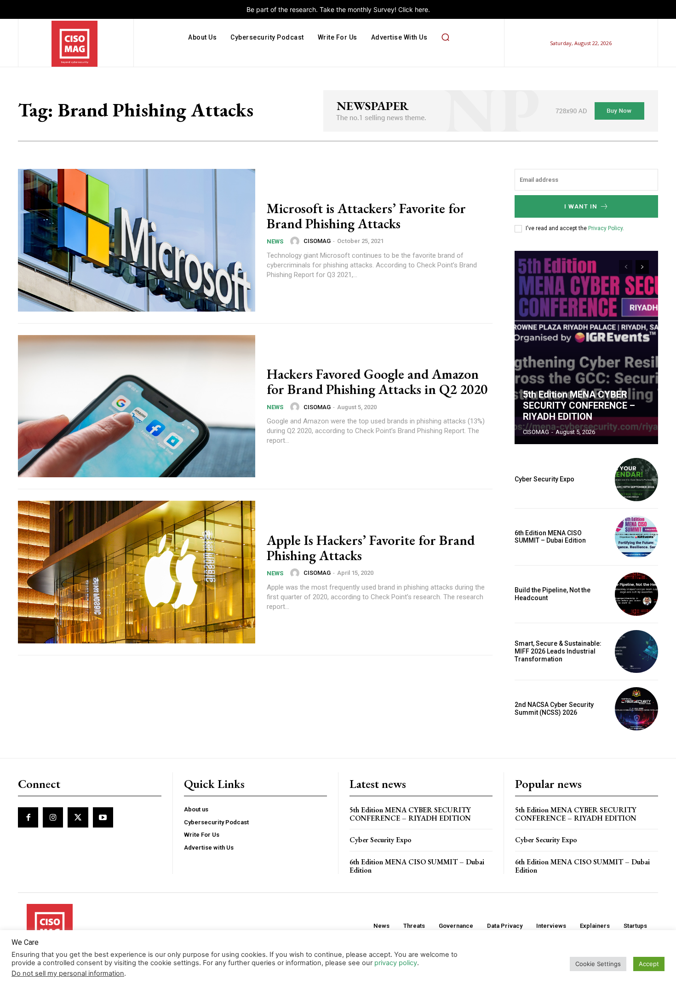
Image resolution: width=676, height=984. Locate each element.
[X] (78, 817)
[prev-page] (625, 267)
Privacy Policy (605, 228)
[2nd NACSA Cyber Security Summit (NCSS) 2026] (636, 708)
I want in (580, 206)
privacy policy (395, 963)
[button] (445, 37)
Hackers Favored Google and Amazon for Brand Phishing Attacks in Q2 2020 (377, 381)
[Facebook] (28, 817)
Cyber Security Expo (544, 479)
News (275, 241)
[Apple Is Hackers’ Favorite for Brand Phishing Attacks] (136, 572)
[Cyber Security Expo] (636, 479)
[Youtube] (103, 817)
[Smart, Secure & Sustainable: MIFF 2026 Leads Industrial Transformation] (636, 651)
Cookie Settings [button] (598, 963)
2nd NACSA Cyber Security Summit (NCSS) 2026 (554, 708)
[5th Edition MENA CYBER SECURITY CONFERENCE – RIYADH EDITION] (586, 347)
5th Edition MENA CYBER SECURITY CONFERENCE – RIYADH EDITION (579, 405)
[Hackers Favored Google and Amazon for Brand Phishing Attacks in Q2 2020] (136, 406)
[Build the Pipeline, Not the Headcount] (636, 594)
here (421, 9)
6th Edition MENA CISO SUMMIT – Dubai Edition (550, 536)
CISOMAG (317, 240)
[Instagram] (53, 817)
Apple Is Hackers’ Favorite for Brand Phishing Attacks (371, 547)
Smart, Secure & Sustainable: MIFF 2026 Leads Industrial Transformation (558, 651)
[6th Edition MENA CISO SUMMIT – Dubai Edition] (636, 537)
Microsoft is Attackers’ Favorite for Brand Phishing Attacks (366, 215)
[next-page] (642, 267)
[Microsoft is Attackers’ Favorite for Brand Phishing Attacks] (136, 240)
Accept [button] (649, 963)
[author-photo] (296, 241)
